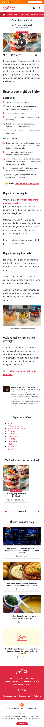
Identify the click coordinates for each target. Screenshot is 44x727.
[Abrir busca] (39, 8)
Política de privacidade (13, 720)
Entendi (22, 724)
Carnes (22, 15)
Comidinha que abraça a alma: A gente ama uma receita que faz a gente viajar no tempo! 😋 (22, 651)
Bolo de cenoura (15, 425)
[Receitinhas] (9, 8)
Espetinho (12, 433)
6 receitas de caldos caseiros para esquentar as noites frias (22, 617)
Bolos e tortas (13, 15)
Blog (12, 678)
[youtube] (22, 689)
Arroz (10, 423)
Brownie (11, 431)
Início (17, 32)
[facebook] (18, 690)
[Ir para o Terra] (6, 2)
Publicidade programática (13, 696)
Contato (19, 678)
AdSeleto (37, 696)
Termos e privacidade (14, 681)
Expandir (38, 511)
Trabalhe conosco (31, 681)
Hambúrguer (14, 436)
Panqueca (12, 441)
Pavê (10, 443)
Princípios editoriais (22, 684)
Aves (27, 15)
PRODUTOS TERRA (34, 2)
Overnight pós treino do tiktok (16, 494)
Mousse (11, 438)
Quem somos (29, 678)
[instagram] (25, 690)
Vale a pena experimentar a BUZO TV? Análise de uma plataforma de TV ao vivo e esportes (22, 550)
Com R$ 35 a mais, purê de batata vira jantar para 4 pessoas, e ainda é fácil (22, 584)
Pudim (11, 446)
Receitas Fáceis (24, 32)
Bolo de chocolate (16, 428)
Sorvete (11, 448)
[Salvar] (27, 467)
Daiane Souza (30, 387)
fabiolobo (22, 713)
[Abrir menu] (33, 8)
